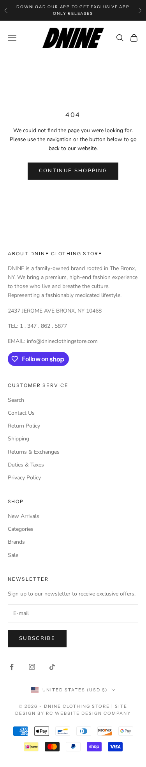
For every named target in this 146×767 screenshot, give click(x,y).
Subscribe (37, 638)
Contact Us (21, 413)
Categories (20, 529)
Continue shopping (73, 170)
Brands (16, 542)
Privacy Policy (24, 477)
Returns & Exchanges (34, 452)
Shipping (18, 438)
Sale (13, 555)
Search (16, 400)
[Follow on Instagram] (32, 667)
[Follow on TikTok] (52, 667)
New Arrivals (23, 516)
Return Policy (24, 425)
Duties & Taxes (26, 464)
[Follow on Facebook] (12, 667)
